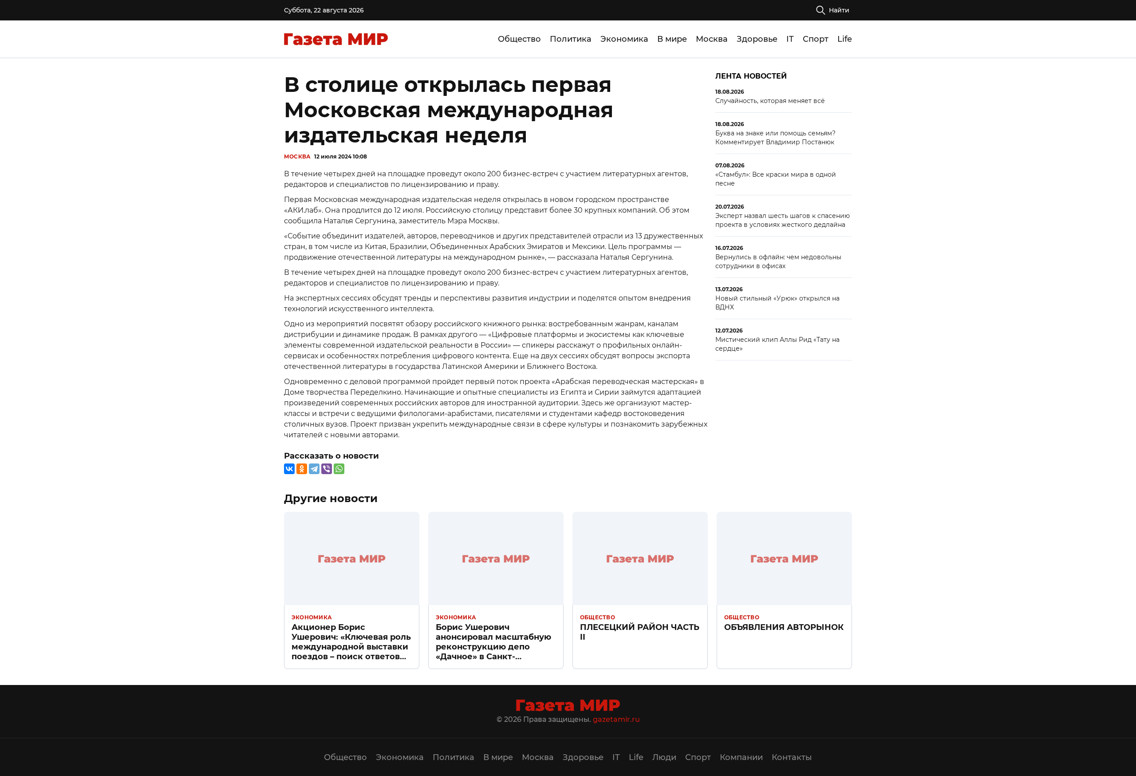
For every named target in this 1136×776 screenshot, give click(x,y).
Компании (741, 757)
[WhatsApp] (339, 468)
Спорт (815, 39)
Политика (571, 39)
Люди (664, 757)
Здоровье (757, 39)
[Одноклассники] (301, 468)
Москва (712, 39)
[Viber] (326, 468)
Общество (519, 39)
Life (844, 39)
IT (790, 39)
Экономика (624, 39)
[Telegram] (314, 468)
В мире (672, 39)
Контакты (792, 757)
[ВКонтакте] (289, 468)
